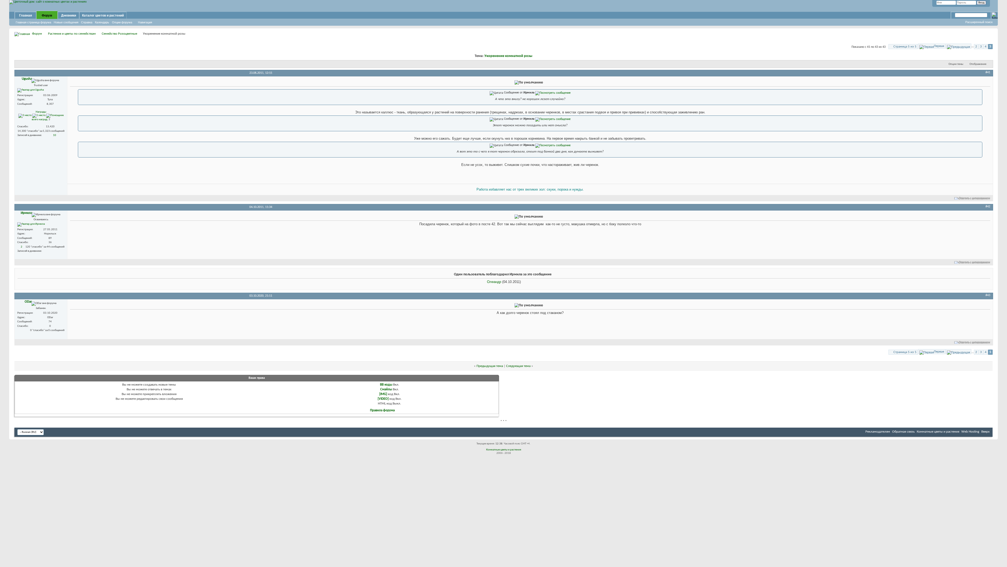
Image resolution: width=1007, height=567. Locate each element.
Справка (86, 22)
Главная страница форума (33, 22)
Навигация (145, 22)
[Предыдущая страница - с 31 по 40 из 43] (958, 46)
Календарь (102, 22)
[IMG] (383, 394)
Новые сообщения (66, 22)
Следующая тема (518, 366)
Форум (47, 15)
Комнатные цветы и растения (938, 431)
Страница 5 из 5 (905, 46)
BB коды (386, 384)
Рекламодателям (877, 431)
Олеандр (494, 282)
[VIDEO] (383, 399)
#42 (987, 206)
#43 (987, 295)
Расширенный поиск (979, 22)
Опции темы (956, 64)
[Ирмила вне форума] (31, 224)
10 (54, 135)
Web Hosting (970, 431)
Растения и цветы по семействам (72, 33)
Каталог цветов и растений (103, 15)
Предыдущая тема (489, 366)
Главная (25, 15)
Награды (41, 112)
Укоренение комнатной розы (508, 56)
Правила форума (382, 410)
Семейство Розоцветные (119, 33)
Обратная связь (903, 431)
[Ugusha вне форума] (30, 90)
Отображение (977, 64)
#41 (987, 72)
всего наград (39, 119)
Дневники (68, 15)
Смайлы (386, 389)
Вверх (985, 431)
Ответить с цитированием (974, 198)
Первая (939, 46)
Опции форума (122, 22)
